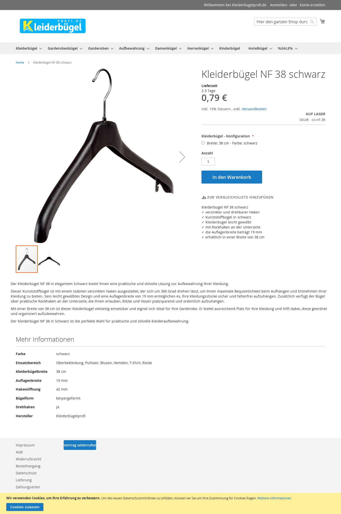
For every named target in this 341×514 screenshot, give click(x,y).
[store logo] (53, 26)
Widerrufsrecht (28, 459)
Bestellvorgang (28, 466)
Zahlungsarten (28, 487)
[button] (182, 157)
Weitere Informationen (274, 498)
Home (20, 62)
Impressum (25, 445)
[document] (171, 503)
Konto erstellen (312, 4)
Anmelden (278, 4)
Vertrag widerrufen (80, 445)
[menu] (170, 48)
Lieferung (24, 480)
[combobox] (285, 22)
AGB (19, 452)
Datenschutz (26, 473)
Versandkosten (254, 108)
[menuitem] (27, 48)
